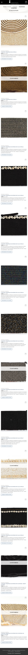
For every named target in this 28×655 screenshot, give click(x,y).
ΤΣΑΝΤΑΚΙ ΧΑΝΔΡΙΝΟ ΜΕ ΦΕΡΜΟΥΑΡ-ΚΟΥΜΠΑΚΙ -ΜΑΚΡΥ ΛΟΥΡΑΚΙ (13, 584)
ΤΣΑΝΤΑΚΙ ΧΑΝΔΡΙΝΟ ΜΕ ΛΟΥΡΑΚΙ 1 (9, 52)
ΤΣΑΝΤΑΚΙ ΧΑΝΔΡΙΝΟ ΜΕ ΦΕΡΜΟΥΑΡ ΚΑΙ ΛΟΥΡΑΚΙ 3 (12, 243)
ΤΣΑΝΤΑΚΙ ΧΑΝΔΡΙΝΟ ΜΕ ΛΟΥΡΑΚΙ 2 (9, 99)
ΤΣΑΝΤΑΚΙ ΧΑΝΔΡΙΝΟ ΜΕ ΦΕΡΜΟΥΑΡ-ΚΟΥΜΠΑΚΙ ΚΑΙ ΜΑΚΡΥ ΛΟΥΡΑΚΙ (12, 634)
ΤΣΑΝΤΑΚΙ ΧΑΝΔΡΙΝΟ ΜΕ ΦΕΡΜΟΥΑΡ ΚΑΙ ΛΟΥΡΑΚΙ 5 (12, 341)
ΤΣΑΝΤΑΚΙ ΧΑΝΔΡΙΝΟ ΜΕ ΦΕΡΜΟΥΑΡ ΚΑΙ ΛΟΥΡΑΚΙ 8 (12, 486)
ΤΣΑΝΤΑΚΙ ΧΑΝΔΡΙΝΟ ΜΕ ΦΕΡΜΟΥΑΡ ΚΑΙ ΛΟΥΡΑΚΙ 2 (12, 195)
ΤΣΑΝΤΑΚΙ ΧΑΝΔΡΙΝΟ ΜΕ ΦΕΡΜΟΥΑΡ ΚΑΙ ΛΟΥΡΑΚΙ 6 (12, 389)
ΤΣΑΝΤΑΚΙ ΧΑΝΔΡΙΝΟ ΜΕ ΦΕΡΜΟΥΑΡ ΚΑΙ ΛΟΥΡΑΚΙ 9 (12, 535)
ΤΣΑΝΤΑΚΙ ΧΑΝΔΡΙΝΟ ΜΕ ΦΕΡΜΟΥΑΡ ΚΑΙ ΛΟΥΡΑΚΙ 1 (12, 146)
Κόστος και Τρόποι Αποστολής (18, 650)
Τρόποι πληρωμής (6, 650)
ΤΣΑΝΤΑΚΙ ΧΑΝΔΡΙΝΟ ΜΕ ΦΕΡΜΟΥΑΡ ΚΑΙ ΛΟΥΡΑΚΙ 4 (12, 292)
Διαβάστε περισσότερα (6, 106)
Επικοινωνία (17, 651)
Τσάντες (15, 6)
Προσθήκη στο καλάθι (6, 154)
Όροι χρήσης (11, 651)
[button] (2, 2)
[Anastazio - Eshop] (14, 2)
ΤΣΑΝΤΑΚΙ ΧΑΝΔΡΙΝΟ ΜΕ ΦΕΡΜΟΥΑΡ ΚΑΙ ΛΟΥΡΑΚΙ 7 (12, 438)
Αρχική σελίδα (7, 6)
